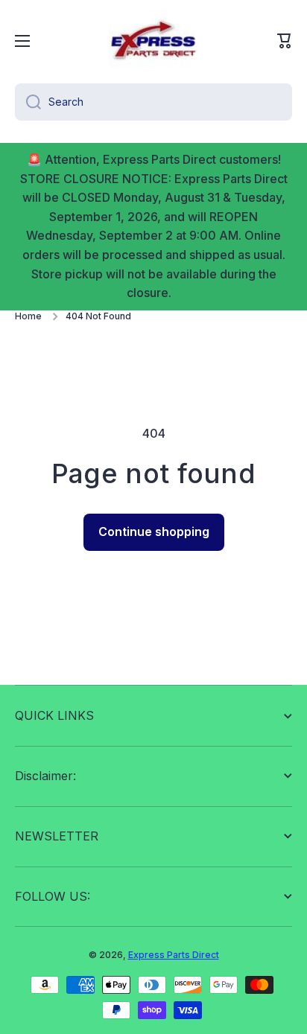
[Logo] (153, 41)
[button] (284, 40)
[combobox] (153, 102)
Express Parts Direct (173, 954)
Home (28, 316)
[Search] (28, 102)
